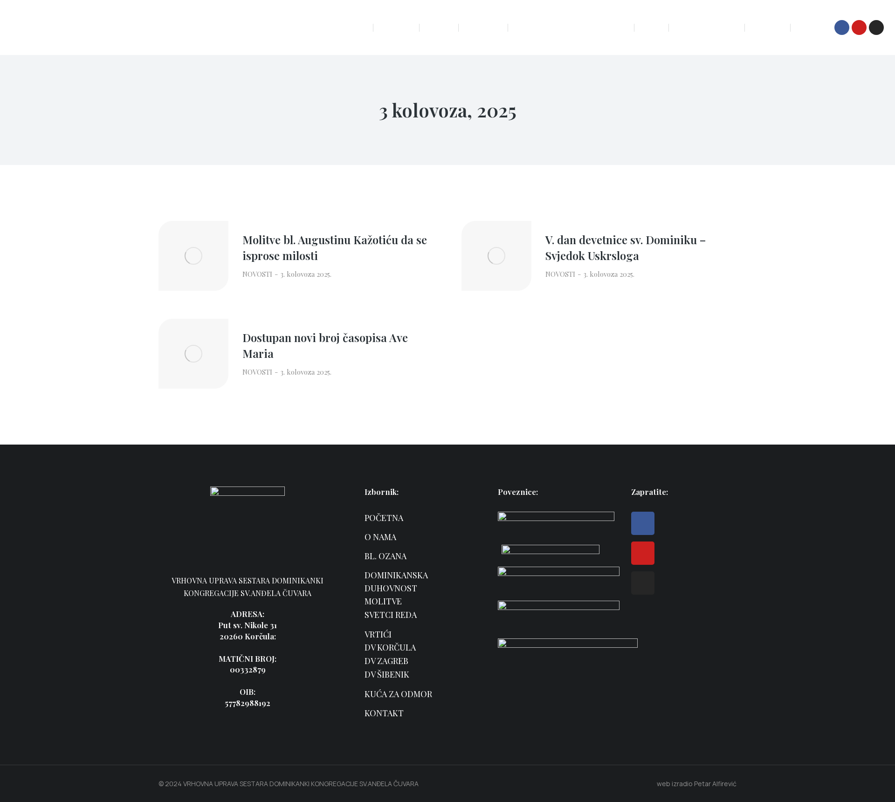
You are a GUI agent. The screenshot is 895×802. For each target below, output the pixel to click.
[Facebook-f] (841, 27)
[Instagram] (876, 27)
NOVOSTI (257, 274)
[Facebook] (642, 523)
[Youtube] (859, 27)
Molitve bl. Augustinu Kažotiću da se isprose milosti (334, 247)
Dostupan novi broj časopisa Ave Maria (325, 345)
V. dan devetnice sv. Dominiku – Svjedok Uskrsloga (625, 247)
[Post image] (193, 256)
